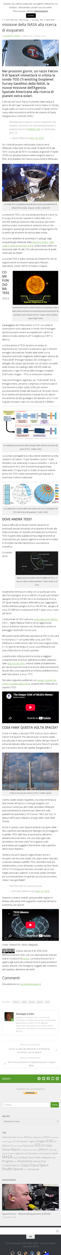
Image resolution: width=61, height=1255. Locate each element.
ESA (50, 1140)
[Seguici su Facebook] (48, 1078)
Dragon (41, 1141)
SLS (19, 1165)
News (15, 1157)
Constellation (54, 1137)
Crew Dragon (7, 1141)
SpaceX (39, 1002)
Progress (8, 1161)
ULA (25, 1169)
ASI (26, 1137)
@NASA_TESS (34, 129)
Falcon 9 (16, 1002)
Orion (31, 1157)
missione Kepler (40, 242)
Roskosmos (25, 1161)
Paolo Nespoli (42, 1157)
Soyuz (34, 1165)
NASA (24, 1002)
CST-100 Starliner (20, 1141)
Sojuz (26, 1165)
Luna (40, 1153)
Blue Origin (32, 1137)
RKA (15, 1162)
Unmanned (33, 1169)
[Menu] (57, 1231)
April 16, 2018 (37, 138)
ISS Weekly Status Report (29, 1150)
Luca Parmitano (30, 1153)
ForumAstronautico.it (30, 984)
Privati (52, 1157)
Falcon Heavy (17, 1146)
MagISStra (47, 1153)
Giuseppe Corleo (12, 36)
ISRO (32, 1145)
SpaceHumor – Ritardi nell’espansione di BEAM (26, 1213)
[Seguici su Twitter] (43, 1078)
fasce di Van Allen (16, 663)
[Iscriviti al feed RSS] (57, 1078)
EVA (55, 1141)
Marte (55, 1153)
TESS (47, 1002)
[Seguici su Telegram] (39, 1078)
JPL (47, 1149)
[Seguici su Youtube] (52, 1078)
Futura (26, 1145)
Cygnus (32, 1141)
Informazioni (41, 11)
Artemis (20, 1137)
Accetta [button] (31, 15)
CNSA (46, 1137)
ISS (38, 1145)
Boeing (40, 1137)
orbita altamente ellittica (46, 619)
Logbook (18, 1153)
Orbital (31, 1002)
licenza (25, 958)
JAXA (41, 1149)
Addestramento (9, 1137)
